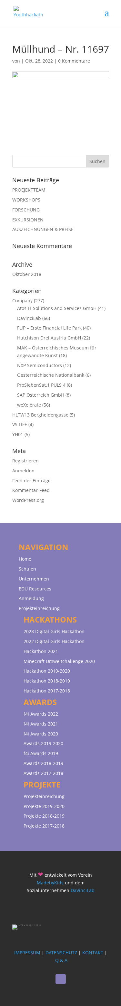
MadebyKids (50, 883)
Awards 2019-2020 (43, 743)
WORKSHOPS (26, 200)
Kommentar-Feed (31, 490)
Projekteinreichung (39, 608)
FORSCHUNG (26, 210)
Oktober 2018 (26, 274)
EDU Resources (35, 589)
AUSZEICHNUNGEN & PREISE (43, 229)
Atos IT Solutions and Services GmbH (56, 308)
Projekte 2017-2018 (44, 826)
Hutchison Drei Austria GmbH (49, 338)
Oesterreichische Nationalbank (50, 375)
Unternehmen (34, 579)
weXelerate (29, 405)
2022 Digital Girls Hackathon (54, 641)
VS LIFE (19, 424)
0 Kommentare (74, 61)
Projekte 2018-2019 (44, 816)
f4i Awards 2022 (41, 714)
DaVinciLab (29, 318)
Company (22, 300)
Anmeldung (31, 598)
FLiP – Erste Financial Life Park (49, 328)
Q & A (61, 960)
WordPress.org (28, 500)
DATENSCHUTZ (61, 953)
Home (25, 559)
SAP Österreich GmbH (40, 395)
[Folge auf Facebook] (60, 979)
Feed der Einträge (31, 480)
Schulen (27, 569)
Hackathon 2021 (41, 651)
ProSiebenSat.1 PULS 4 (41, 385)
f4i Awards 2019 (41, 753)
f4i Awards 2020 (41, 734)
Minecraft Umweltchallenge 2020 (59, 661)
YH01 (17, 434)
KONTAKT (92, 953)
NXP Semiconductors (39, 365)
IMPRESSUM (27, 953)
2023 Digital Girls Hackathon (54, 631)
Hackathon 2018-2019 (47, 681)
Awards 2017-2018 (43, 773)
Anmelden (23, 471)
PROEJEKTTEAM (28, 190)
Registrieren (25, 461)
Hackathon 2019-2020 (47, 671)
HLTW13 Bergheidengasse (40, 415)
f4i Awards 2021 (41, 724)
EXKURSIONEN (28, 220)
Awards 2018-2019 (43, 763)
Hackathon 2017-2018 (47, 691)
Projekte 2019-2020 (44, 806)
